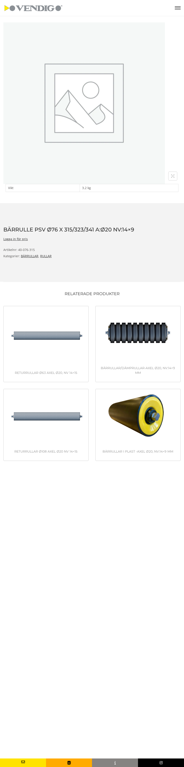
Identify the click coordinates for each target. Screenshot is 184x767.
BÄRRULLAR (29, 256)
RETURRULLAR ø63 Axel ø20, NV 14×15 (46, 373)
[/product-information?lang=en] (115, 762)
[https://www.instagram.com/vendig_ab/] (161, 762)
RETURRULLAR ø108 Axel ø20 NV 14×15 (45, 451)
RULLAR (46, 256)
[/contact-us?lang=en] (69, 762)
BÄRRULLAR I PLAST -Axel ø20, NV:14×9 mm (138, 451)
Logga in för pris (15, 239)
